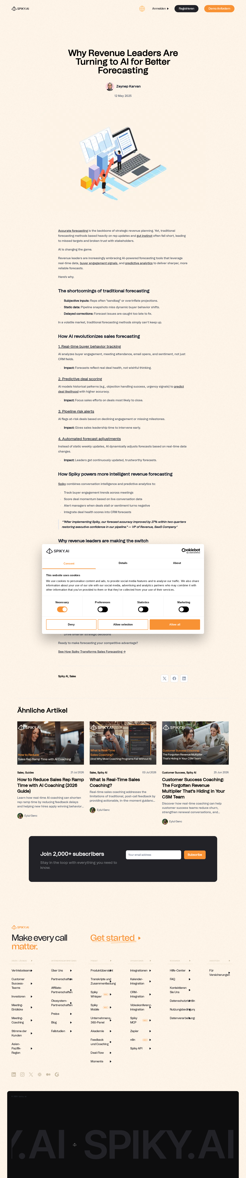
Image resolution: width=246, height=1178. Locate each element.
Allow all (174, 624)
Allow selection (123, 624)
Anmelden (159, 8)
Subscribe (195, 854)
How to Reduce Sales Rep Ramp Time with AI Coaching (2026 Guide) (50, 786)
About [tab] (177, 562)
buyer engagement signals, (99, 263)
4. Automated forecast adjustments (89, 439)
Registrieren (186, 8)
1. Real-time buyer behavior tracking (89, 346)
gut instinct (144, 235)
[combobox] (142, 8)
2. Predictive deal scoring (80, 379)
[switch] (103, 609)
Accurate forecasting (73, 230)
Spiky (62, 484)
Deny (71, 624)
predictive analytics (139, 263)
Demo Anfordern (219, 8)
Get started (112, 938)
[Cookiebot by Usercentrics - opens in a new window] (184, 551)
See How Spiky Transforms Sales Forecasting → (92, 651)
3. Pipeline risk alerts (76, 411)
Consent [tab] (69, 563)
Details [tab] (123, 562)
